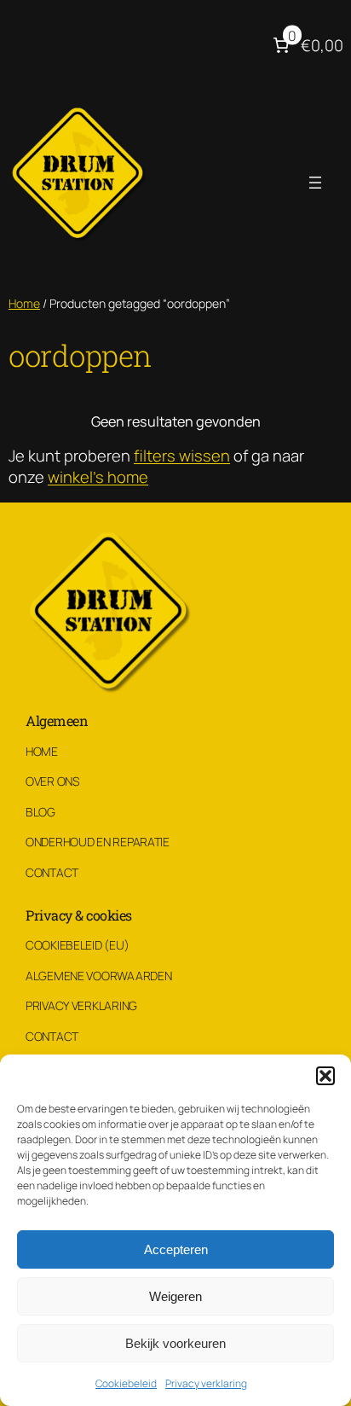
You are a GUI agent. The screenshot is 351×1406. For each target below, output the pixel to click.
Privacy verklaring (206, 1383)
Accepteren (176, 1249)
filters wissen (182, 455)
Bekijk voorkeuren (175, 1343)
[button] (325, 1075)
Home (24, 303)
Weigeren (175, 1296)
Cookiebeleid (126, 1383)
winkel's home (98, 477)
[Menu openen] (315, 182)
